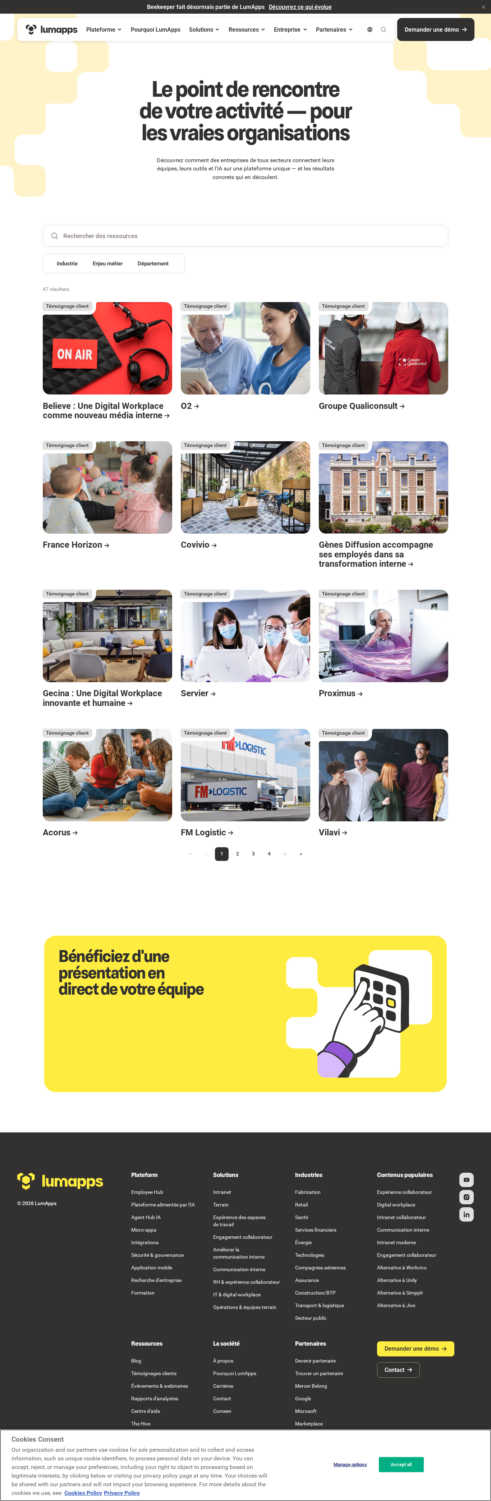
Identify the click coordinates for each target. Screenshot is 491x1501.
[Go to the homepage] (60, 1181)
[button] (483, 7)
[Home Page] (52, 29)
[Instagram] (466, 1197)
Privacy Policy (122, 1492)
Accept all (401, 1464)
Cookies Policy (83, 1492)
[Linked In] (466, 1214)
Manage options (350, 1464)
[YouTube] (466, 1180)
